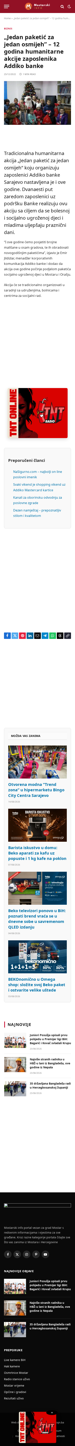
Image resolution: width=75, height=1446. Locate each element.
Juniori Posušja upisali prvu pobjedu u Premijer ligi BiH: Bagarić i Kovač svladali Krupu (50, 1039)
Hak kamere (12, 1366)
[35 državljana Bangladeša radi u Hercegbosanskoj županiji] (15, 1088)
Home (7, 18)
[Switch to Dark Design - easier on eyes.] (69, 6)
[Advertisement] (37, 343)
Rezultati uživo (14, 1398)
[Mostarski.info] (37, 6)
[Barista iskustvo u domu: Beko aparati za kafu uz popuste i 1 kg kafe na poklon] (37, 825)
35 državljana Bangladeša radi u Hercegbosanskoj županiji (50, 1085)
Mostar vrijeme (14, 1385)
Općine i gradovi (15, 1392)
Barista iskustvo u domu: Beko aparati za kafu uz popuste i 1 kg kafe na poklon (37, 853)
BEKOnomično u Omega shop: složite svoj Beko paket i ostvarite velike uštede (36, 985)
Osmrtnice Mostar (16, 1373)
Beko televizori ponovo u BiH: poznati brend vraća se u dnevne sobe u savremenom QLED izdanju (37, 919)
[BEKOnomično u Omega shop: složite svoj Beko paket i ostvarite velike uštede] (37, 956)
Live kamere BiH (14, 1360)
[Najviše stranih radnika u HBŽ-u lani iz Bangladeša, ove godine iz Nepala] (15, 1064)
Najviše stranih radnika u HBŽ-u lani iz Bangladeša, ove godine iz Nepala (50, 1063)
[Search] (62, 6)
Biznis (8, 28)
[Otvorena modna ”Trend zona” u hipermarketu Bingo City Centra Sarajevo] (37, 762)
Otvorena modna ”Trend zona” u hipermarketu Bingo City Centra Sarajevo (36, 790)
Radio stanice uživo (17, 1379)
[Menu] (6, 6)
